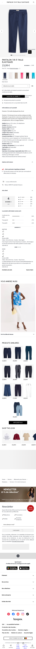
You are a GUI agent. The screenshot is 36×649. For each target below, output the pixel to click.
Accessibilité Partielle (13, 624)
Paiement (4, 575)
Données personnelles (18, 541)
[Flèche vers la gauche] (1, 31)
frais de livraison (14, 68)
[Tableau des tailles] (32, 86)
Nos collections (6, 588)
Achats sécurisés (6, 601)
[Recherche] (33, 2)
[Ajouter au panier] (30, 52)
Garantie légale (28, 633)
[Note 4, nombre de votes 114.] (27, 65)
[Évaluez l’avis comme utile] (3, 231)
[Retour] (2, 2)
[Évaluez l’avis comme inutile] (3, 234)
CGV (3, 624)
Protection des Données (9, 627)
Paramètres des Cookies (9, 630)
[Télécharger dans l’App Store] (24, 568)
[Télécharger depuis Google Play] (12, 568)
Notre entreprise (6, 595)
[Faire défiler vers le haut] (18, 555)
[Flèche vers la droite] (34, 31)
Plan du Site (5, 633)
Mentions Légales (23, 630)
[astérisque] (15, 227)
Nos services (5, 582)
